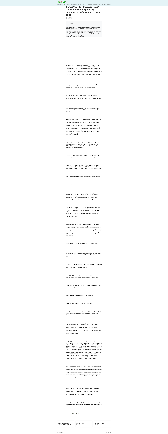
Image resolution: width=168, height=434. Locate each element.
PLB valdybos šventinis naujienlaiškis (94, 4)
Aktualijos (63, 4)
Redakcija (59, 4)
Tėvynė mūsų (68, 4)
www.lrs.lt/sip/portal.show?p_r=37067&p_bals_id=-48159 (78, 29)
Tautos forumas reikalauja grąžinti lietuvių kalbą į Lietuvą (101, 422)
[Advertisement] (84, 50)
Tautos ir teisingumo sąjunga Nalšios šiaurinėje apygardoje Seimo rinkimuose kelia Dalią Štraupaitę (65, 423)
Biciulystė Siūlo (60, 425)
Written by (69, 17)
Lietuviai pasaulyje (74, 4)
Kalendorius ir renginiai (106, 4)
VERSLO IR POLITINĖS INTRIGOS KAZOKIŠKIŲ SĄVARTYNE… (82, 422)
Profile (74, 415)
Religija (86, 4)
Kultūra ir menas (81, 4)
